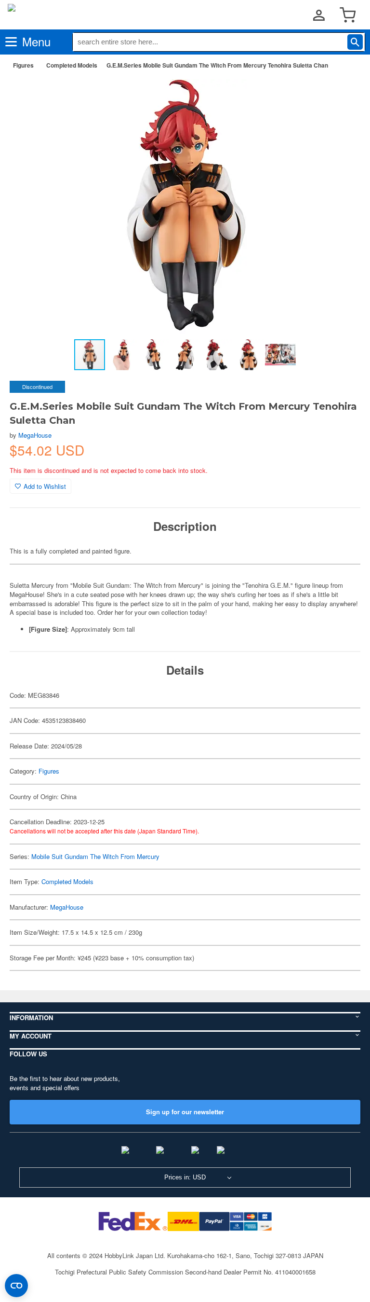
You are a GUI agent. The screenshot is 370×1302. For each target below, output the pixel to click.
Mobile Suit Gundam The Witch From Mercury (95, 856)
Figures (23, 65)
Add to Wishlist (45, 486)
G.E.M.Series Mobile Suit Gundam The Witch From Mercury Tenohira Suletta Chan (217, 65)
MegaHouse (35, 435)
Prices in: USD (185, 1177)
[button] (343, 92)
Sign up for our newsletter (185, 1111)
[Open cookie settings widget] (16, 1285)
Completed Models (71, 65)
